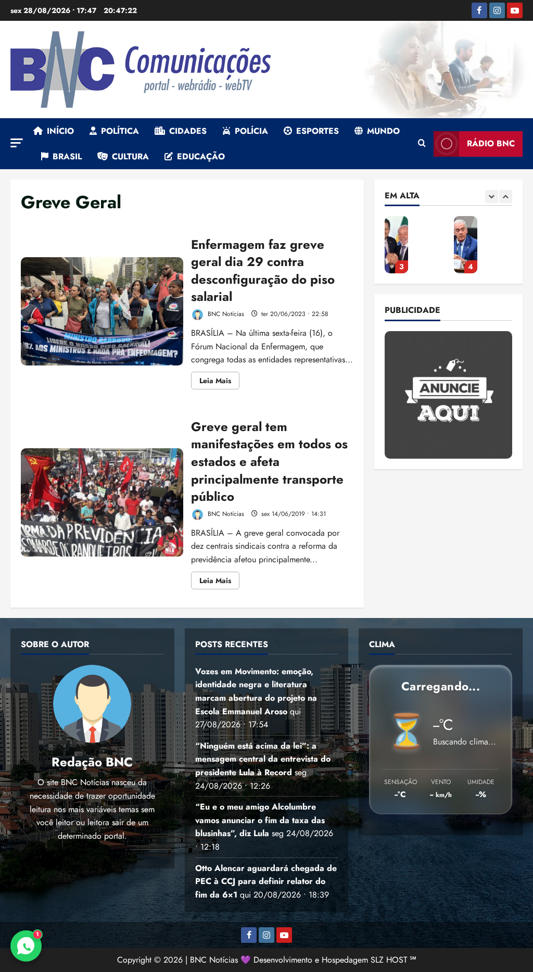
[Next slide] (505, 196)
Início (60, 131)
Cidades (188, 131)
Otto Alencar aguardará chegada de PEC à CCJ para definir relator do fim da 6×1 (465, 244)
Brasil (67, 156)
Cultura (130, 156)
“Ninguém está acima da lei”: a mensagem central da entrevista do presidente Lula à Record (263, 759)
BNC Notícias (225, 314)
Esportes (317, 131)
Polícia (251, 131)
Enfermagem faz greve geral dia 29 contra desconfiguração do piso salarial (102, 311)
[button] (16, 142)
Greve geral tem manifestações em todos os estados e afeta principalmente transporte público (102, 502)
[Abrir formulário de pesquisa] (422, 144)
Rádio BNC (491, 143)
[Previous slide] (491, 196)
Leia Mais (219, 382)
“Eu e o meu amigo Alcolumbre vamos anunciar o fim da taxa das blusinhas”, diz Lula (396, 244)
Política (120, 131)
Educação (201, 156)
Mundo (383, 131)
